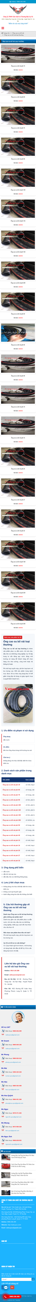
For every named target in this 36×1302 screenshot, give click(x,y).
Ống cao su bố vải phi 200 (18, 283)
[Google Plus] (12, 1287)
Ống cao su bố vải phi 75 (18, 128)
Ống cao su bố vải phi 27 (18, 500)
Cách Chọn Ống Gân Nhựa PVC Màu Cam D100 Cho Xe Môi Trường (22, 1165)
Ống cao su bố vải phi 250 (18, 593)
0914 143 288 (14, 970)
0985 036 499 (17, 1085)
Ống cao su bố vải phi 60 (18, 97)
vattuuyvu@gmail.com (17, 975)
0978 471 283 (17, 1113)
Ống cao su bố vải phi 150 (18, 252)
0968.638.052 (17, 1140)
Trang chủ (6, 33)
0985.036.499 (17, 1031)
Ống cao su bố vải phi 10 (18, 407)
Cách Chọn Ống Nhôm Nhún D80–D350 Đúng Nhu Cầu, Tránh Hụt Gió (22, 1183)
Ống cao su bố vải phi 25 (18, 469)
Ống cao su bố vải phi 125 (18, 221)
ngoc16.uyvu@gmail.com (14, 1117)
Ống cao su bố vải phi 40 (18, 376)
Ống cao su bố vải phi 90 (18, 159)
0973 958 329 (17, 1126)
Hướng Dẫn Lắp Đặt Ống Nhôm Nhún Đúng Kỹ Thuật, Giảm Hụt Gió (21, 1174)
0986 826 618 (17, 1058)
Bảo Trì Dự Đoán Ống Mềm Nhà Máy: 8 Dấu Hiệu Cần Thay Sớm (22, 1192)
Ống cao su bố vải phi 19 (18, 66)
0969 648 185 (17, 1044)
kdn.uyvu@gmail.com (12, 1130)
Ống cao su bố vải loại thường (13, 35)
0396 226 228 (17, 1072)
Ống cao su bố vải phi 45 (18, 345)
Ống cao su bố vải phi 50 (18, 314)
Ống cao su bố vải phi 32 (18, 531)
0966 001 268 (17, 1099)
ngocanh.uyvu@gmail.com (14, 1144)
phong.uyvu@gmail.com (13, 1062)
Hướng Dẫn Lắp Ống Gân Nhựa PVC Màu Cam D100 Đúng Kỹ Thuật (22, 1156)
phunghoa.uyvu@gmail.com (14, 1103)
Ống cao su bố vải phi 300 (18, 624)
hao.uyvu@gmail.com (12, 1089)
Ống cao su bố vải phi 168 (18, 562)
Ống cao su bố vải (18, 33)
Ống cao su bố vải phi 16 (18, 438)
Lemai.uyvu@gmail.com (13, 1076)
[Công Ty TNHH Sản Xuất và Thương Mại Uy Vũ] (18, 9)
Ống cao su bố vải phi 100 (18, 190)
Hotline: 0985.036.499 (19, 1)
